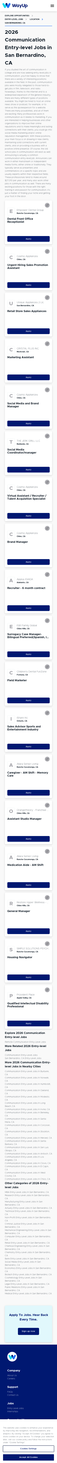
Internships (12, 1412)
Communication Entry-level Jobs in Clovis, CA (28, 1163)
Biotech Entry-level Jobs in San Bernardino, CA (28, 1275)
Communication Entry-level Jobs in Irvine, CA (27, 1109)
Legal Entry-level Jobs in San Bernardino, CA (27, 1284)
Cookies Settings (28, 1449)
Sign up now (28, 1331)
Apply (28, 239)
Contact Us (12, 1395)
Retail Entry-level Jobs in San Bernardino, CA (27, 1243)
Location (34, 19)
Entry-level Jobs (14, 19)
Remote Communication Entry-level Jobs (25, 1042)
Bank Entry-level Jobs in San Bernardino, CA (27, 1259)
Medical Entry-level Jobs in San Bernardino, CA (28, 1294)
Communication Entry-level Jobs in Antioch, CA (28, 1154)
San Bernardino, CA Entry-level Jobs (23, 1058)
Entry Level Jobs (15, 1408)
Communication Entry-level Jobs (21, 1055)
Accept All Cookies (28, 1457)
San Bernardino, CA (15, 23)
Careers (11, 1379)
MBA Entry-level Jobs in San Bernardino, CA (27, 1192)
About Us (12, 1375)
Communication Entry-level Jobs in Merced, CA (28, 1138)
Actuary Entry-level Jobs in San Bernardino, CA (28, 1208)
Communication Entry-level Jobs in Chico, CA (27, 1179)
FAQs (10, 1392)
